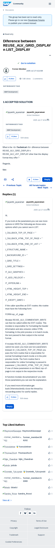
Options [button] (49, 55)
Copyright (14, 528)
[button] (5, 79)
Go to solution (28, 63)
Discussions (9, 10)
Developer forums (36, 20)
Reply (10, 406)
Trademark (13, 535)
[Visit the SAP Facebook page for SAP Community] (21, 513)
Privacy (14, 521)
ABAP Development (11, 92)
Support (41, 535)
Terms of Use (41, 521)
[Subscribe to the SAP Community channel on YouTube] (30, 513)
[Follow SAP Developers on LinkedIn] (34, 513)
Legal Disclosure (41, 528)
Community (18, 4)
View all (6, 500)
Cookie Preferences (13, 542)
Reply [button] (47, 179)
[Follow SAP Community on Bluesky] (25, 513)
